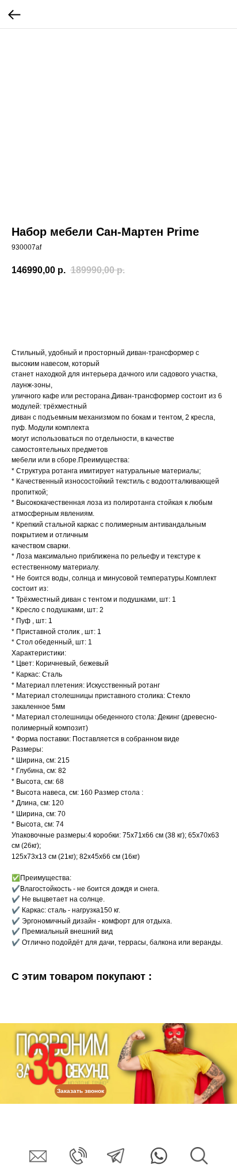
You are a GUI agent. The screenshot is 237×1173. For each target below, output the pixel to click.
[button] (80, 1090)
